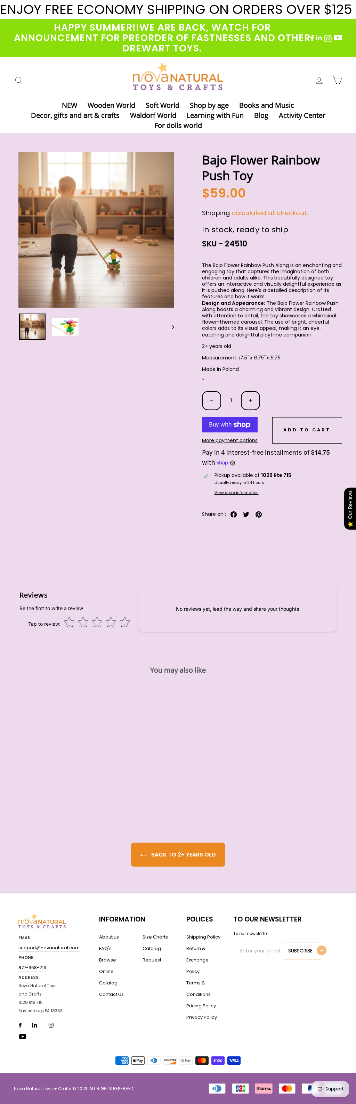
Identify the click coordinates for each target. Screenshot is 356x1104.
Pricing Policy (201, 1005)
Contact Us (111, 994)
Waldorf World (153, 115)
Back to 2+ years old (183, 855)
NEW (69, 105)
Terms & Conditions (198, 989)
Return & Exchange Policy (197, 960)
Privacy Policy (201, 1017)
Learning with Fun (215, 115)
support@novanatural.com (49, 947)
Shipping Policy (203, 937)
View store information (237, 492)
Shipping (216, 213)
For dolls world (178, 125)
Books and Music (266, 105)
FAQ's (105, 948)
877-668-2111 (32, 967)
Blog (261, 115)
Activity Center (302, 115)
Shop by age (209, 105)
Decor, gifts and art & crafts (75, 115)
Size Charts (155, 937)
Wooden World (111, 105)
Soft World (162, 105)
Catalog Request (152, 954)
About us (109, 937)
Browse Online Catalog (108, 971)
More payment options (230, 440)
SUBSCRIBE (300, 950)
